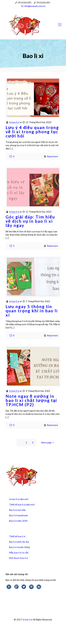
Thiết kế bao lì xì (17, 536)
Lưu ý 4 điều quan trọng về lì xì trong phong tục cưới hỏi (32, 131)
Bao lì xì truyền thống (19, 547)
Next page (46, 442)
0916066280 (24, 2)
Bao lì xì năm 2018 (18, 520)
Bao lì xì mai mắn (17, 510)
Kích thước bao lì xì (18, 558)
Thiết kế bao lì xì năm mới (22, 504)
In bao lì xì (14, 122)
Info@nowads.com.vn (34, 6)
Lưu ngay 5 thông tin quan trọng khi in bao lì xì (32, 310)
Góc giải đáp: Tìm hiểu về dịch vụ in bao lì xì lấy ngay (30, 221)
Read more (52, 156)
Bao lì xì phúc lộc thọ (19, 541)
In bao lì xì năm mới (18, 499)
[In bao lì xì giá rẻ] (33, 24)
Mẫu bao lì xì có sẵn (18, 552)
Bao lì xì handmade (18, 515)
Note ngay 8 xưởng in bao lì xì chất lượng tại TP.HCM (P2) (31, 400)
